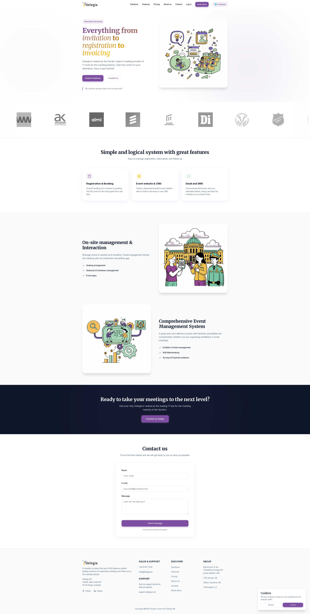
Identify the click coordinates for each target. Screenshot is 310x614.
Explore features (93, 78)
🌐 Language (220, 4)
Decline (271, 605)
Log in (188, 4)
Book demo (202, 4)
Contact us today (155, 419)
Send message (155, 523)
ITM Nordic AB (210, 578)
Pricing (157, 4)
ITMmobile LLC (210, 587)
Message (126, 496)
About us (167, 4)
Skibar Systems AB (212, 582)
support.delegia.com (147, 592)
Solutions (134, 4)
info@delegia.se (145, 572)
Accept (293, 605)
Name (124, 470)
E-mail (124, 483)
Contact (178, 4)
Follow (88, 591)
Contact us (113, 78)
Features (146, 4)
